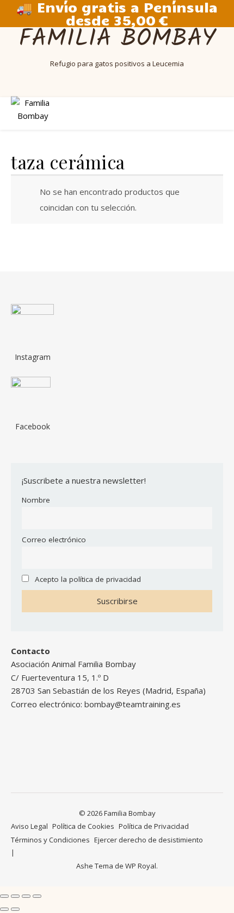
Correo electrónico (54, 539)
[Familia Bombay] (32, 113)
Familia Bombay (117, 39)
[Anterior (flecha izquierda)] (4, 909)
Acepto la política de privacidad (88, 579)
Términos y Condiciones (50, 840)
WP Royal (140, 866)
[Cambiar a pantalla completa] (15, 896)
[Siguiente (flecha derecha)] (15, 909)
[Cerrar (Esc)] (37, 896)
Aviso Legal (29, 826)
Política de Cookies (83, 826)
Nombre (36, 500)
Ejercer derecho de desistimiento (148, 840)
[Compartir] (26, 896)
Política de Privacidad (154, 826)
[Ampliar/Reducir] (4, 896)
